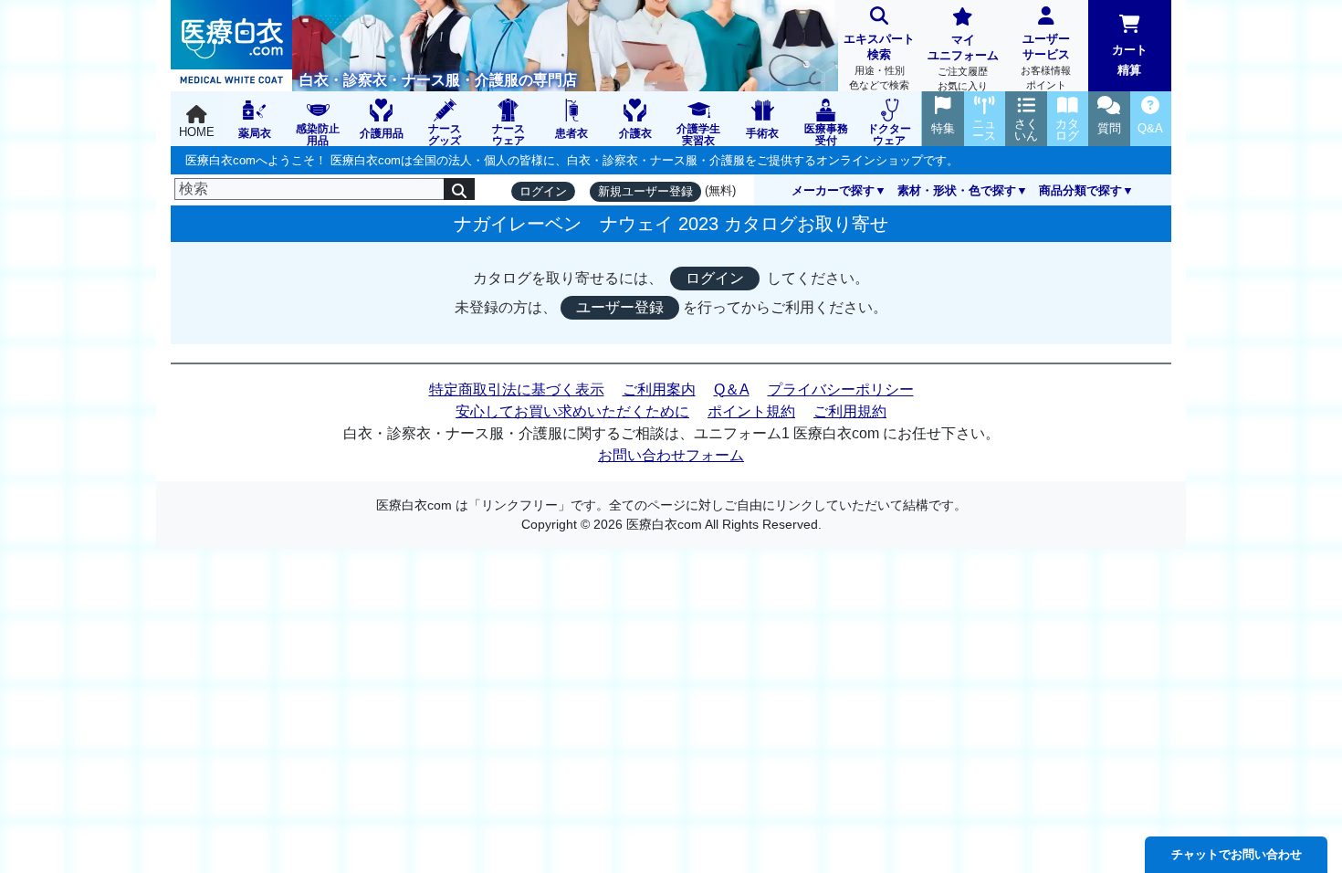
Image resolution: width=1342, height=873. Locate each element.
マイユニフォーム (963, 62)
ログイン (543, 191)
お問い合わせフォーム (671, 455)
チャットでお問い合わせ (1236, 854)
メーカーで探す (833, 190)
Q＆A (732, 389)
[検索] (459, 189)
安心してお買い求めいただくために (572, 411)
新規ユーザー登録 (645, 191)
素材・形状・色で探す (956, 190)
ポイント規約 (751, 411)
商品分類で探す (1080, 190)
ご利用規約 (849, 411)
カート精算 (1130, 60)
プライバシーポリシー (841, 389)
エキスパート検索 (879, 61)
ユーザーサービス (1046, 61)
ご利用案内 (659, 389)
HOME (197, 132)
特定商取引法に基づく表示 (516, 389)
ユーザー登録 (620, 307)
